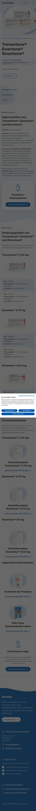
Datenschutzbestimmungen (27, 395)
